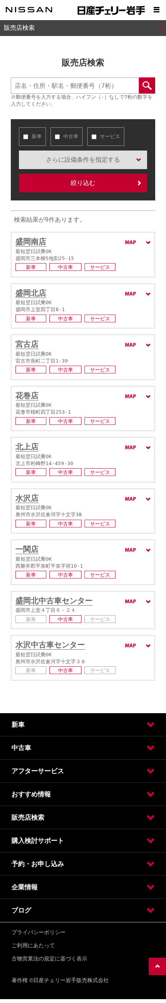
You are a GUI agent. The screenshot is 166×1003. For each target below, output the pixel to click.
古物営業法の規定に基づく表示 (49, 958)
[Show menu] (156, 9)
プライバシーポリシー (39, 932)
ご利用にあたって (33, 945)
